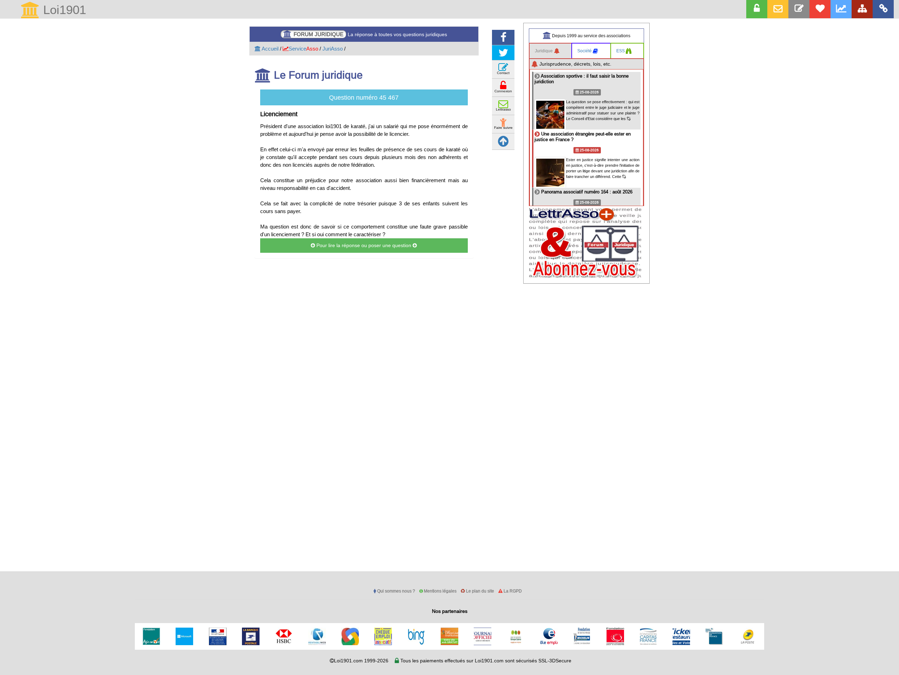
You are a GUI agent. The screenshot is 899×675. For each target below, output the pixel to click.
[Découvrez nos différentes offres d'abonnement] (820, 9)
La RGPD (512, 591)
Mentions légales (440, 591)
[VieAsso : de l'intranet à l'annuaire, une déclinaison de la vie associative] (883, 9)
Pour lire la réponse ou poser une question (364, 245)
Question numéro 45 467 (364, 97)
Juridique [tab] (544, 50)
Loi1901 (63, 10)
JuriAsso (332, 49)
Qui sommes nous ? (395, 591)
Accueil (269, 49)
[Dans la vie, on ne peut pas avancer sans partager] (862, 9)
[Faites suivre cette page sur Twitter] (503, 52)
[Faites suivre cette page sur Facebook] (503, 37)
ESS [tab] (621, 50)
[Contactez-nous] (798, 9)
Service (303, 49)
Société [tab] (585, 50)
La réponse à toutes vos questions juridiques (370, 34)
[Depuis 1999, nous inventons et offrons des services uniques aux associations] (841, 9)
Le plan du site (479, 591)
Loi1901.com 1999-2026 (361, 660)
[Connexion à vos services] (756, 9)
